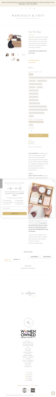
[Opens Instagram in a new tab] (29, 374)
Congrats (32, 87)
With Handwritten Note (36, 121)
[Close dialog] (53, 181)
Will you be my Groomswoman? (37, 106)
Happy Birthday (33, 93)
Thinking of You (42, 80)
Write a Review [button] (47, 256)
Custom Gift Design (28, 345)
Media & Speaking (28, 352)
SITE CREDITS (47, 395)
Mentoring (28, 353)
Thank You (32, 80)
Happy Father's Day (34, 103)
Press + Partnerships (28, 360)
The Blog (28, 358)
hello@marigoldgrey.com (25, 385)
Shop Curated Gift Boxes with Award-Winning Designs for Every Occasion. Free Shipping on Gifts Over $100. (28, 3)
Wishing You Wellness (35, 84)
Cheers (31, 116)
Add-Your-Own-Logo (28, 344)
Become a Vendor (28, 355)
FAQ (28, 347)
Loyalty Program (28, 361)
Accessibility (28, 366)
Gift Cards (28, 363)
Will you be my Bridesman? (36, 112)
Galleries (28, 350)
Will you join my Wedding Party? (38, 109)
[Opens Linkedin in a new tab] (29, 380)
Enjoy (30, 74)
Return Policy (32, 62)
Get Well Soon (33, 90)
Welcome (39, 87)
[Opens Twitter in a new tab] (38, 144)
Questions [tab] (15, 259)
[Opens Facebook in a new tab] (38, 142)
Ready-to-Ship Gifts (28, 342)
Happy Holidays (33, 96)
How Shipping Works (34, 60)
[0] (34, 8)
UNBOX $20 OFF (14, 213)
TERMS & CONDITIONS (38, 395)
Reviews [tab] (7, 259)
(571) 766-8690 (35, 385)
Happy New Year (33, 100)
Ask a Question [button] (34, 256)
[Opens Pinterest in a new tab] (29, 378)
